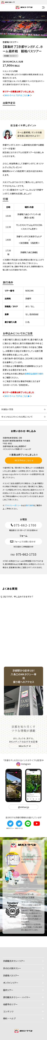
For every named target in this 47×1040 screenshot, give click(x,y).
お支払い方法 (7, 409)
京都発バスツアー (11, 975)
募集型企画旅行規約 (34, 373)
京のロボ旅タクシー (12, 968)
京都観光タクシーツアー (14, 960)
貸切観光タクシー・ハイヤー (16, 997)
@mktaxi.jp (23, 807)
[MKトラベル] (19, 822)
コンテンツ (8, 1011)
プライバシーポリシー (12, 505)
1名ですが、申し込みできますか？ (17, 596)
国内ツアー (8, 990)
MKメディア (23, 746)
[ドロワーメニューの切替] (43, 7)
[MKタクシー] (10, 822)
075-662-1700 (25, 525)
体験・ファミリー (11, 55)
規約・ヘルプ (9, 1018)
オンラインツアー (10, 982)
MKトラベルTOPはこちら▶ (17, 95)
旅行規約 (29, 505)
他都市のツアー (10, 1004)
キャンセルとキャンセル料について (17, 416)
